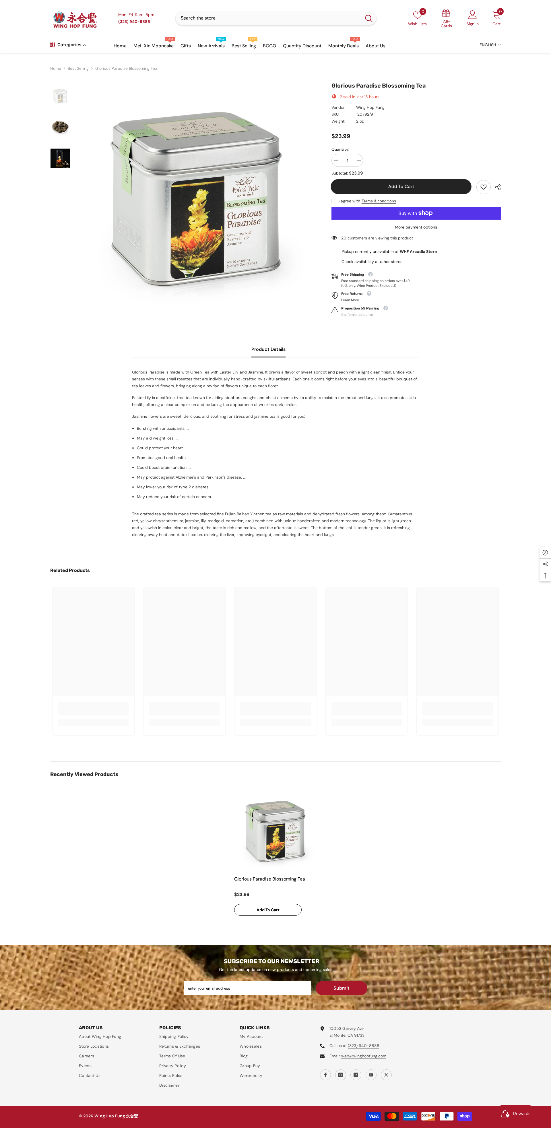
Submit (341, 988)
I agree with (349, 200)
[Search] (276, 18)
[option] (196, 199)
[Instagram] (340, 1074)
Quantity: (340, 149)
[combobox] (268, 18)
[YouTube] (371, 1074)
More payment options (416, 226)
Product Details (268, 349)
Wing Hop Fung (370, 107)
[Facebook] (325, 1074)
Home (55, 68)
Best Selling (78, 68)
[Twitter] (386, 1074)
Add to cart (402, 186)
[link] (483, 187)
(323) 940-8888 (363, 1045)
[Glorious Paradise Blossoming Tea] (275, 831)
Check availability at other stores (372, 261)
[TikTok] (355, 1074)
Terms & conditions (379, 200)
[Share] (496, 187)
